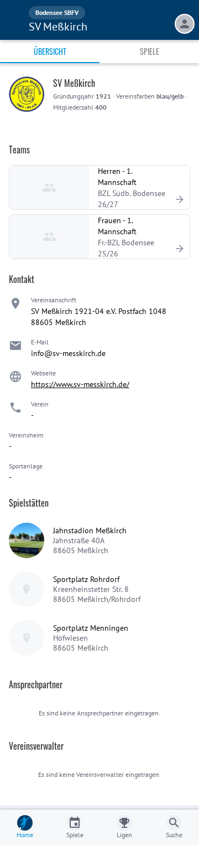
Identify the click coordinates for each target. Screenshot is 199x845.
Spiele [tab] (149, 51)
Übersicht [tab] (50, 51)
